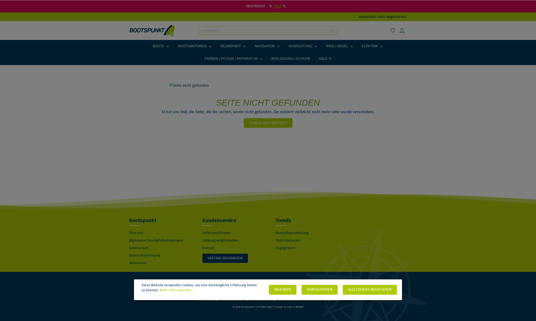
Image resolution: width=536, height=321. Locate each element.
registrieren (396, 16)
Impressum (138, 263)
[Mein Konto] (402, 30)
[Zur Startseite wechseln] (152, 30)
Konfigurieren (319, 290)
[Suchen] (332, 30)
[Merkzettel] (393, 30)
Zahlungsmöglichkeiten (220, 240)
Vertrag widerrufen (225, 258)
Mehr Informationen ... (177, 290)
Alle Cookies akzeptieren (370, 290)
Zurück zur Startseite (268, 123)
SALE (277, 6)
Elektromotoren (288, 240)
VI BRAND (298, 307)
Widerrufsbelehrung (144, 255)
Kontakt (208, 248)
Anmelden (368, 16)
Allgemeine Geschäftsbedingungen (156, 240)
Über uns (136, 233)
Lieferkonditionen (216, 233)
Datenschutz (139, 248)
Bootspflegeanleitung (292, 233)
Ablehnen (282, 290)
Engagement (285, 248)
